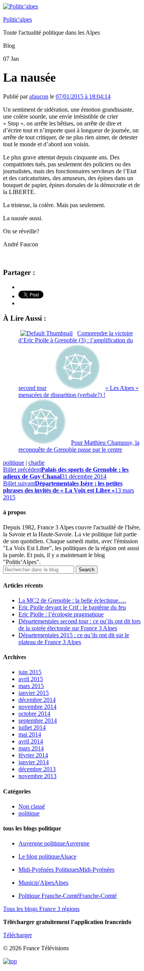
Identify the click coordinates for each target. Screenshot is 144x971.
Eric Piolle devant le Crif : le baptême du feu (72, 607)
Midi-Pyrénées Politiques (66, 869)
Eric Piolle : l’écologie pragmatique (61, 614)
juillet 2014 (32, 727)
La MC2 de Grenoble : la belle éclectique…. (72, 600)
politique (13, 462)
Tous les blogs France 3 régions (41, 909)
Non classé (31, 806)
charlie (36, 462)
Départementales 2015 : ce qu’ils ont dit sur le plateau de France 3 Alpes (73, 638)
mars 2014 (31, 748)
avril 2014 (30, 741)
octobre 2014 (34, 713)
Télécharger (17, 935)
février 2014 (33, 755)
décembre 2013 (37, 769)
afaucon (38, 96)
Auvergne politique (53, 843)
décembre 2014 (37, 699)
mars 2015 (31, 686)
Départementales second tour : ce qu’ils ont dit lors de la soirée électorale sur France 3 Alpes (79, 624)
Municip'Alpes (43, 882)
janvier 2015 (33, 693)
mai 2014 (29, 734)
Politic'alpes (17, 19)
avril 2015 (30, 679)
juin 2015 (29, 672)
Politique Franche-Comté (67, 895)
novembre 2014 (37, 706)
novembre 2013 (37, 776)
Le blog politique (47, 856)
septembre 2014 (37, 720)
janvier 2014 (33, 762)
